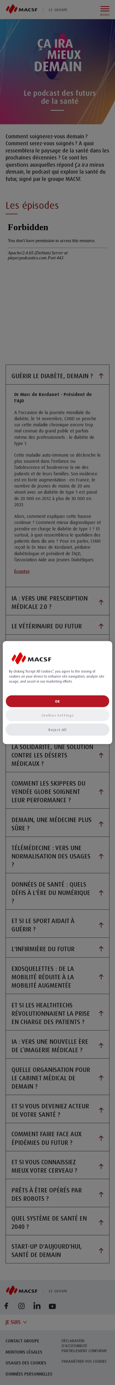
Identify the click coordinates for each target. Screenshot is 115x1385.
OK (57, 701)
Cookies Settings (57, 715)
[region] (57, 692)
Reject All (57, 729)
